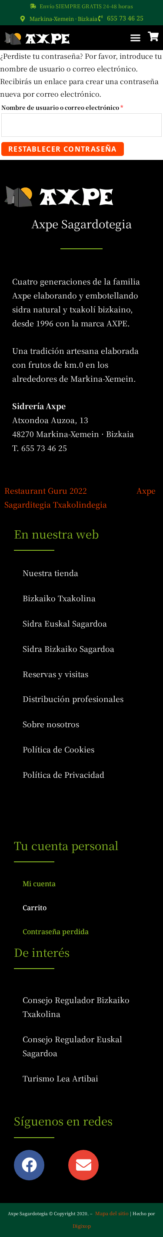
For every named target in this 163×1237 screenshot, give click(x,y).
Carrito (35, 907)
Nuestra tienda (50, 572)
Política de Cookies (58, 749)
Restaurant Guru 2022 (45, 490)
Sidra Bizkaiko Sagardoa (68, 648)
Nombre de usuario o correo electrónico (78, 107)
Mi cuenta (39, 883)
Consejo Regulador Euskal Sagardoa (72, 1046)
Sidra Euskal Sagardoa (65, 623)
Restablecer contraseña (62, 149)
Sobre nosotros (51, 723)
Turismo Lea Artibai (60, 1078)
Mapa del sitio (112, 1213)
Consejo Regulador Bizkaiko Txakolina (76, 1006)
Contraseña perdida (56, 931)
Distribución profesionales (73, 698)
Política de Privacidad (63, 774)
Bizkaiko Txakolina (59, 598)
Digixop (82, 1225)
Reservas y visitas (55, 673)
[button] (135, 38)
